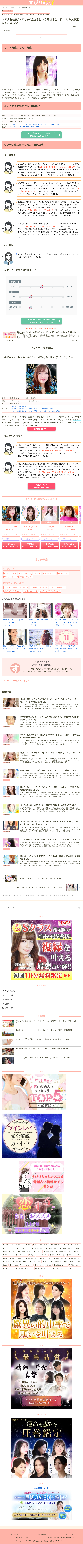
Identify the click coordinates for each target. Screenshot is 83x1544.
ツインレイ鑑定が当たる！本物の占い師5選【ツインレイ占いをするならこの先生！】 (36, 411)
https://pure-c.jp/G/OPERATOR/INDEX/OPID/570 (24, 127)
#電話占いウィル (49, 573)
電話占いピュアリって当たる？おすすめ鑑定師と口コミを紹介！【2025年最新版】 (36, 124)
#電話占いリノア (26, 577)
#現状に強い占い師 (31, 591)
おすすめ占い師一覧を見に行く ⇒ (15, 681)
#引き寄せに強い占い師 (38, 587)
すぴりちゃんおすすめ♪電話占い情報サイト (62, 1537)
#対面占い (37, 573)
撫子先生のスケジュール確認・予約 (10, 545)
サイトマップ (68, 1534)
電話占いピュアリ (44, 14)
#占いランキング (25, 573)
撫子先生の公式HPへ (41, 429)
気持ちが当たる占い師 (22, 14)
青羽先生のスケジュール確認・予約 (29, 545)
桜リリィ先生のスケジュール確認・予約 (68, 545)
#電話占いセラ (63, 573)
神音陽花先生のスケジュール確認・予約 (49, 545)
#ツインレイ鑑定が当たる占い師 (16, 587)
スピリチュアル (8, 11)
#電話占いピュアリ (11, 577)
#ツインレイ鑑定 (10, 573)
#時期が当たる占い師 (57, 587)
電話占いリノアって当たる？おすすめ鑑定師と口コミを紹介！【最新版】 (33, 409)
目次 (39, 37)
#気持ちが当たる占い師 (12, 591)
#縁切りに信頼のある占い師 (50, 591)
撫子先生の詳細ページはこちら (20, 406)
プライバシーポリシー (21, 1537)
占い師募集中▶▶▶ (41, 1488)
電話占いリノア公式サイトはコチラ (41, 486)
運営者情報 (14, 1534)
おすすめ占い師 (8, 14)
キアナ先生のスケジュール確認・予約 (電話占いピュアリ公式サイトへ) (41, 134)
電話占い (33, 14)
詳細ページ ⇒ (11, 539)
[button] (79, 908)
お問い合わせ (41, 1534)
